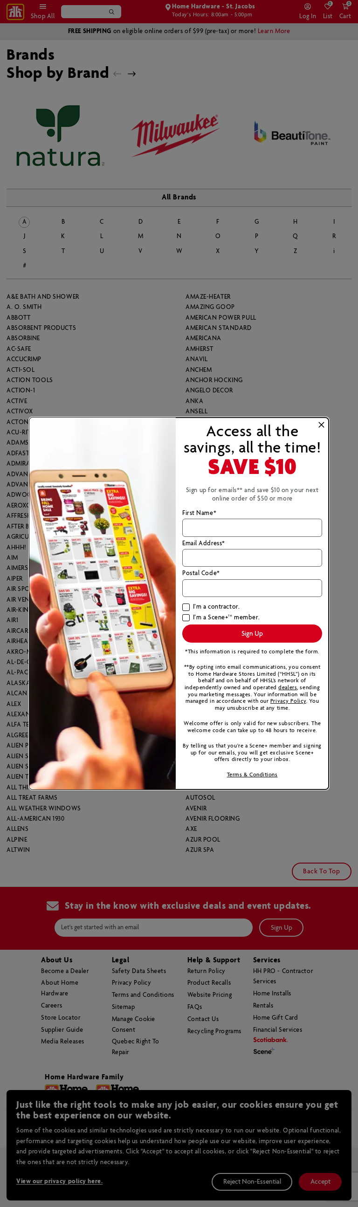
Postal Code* (201, 573)
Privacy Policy (288, 701)
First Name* (199, 513)
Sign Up (252, 634)
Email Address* (203, 544)
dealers (287, 687)
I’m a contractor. (216, 607)
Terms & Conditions (252, 774)
